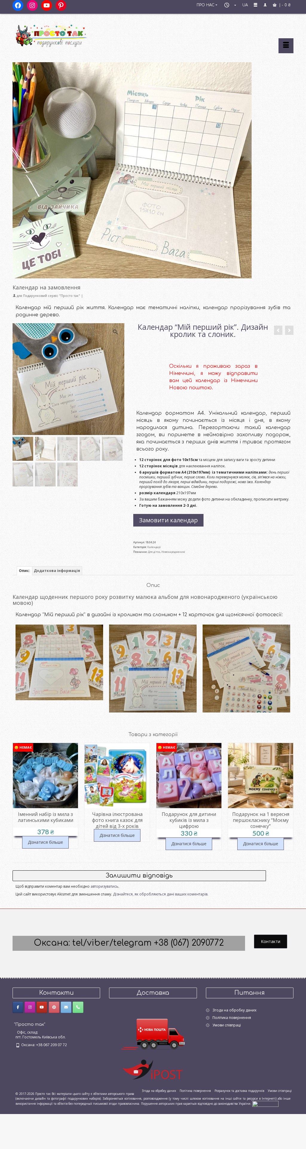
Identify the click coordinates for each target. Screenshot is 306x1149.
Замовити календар (168, 520)
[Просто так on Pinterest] (54, 1007)
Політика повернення (231, 1017)
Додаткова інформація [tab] (57, 570)
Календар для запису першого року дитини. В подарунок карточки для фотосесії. (153, 675)
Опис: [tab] (24, 570)
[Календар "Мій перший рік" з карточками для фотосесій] (289, 330)
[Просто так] (56, 33)
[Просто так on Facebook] (18, 1007)
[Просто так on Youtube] (41, 1007)
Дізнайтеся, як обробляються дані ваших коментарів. (160, 894)
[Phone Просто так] (78, 1007)
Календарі (154, 547)
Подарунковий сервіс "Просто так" (51, 295)
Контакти (270, 941)
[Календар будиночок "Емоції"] (278, 330)
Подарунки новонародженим (59, 668)
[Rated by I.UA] (265, 1103)
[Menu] (286, 45)
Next (288, 796)
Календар (246, 680)
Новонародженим (173, 552)
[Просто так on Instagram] (30, 1007)
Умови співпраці (226, 1025)
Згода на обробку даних (234, 1010)
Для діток (154, 552)
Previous (18, 796)
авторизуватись (104, 886)
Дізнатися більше (45, 835)
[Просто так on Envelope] (66, 1007)
